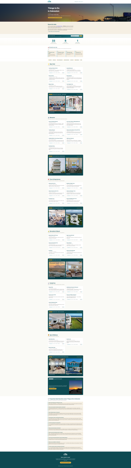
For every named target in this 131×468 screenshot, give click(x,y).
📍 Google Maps (50, 88)
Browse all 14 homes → (79, 94)
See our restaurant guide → (53, 388)
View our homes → (81, 1)
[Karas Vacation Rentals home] (49, 2)
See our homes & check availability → (65, 462)
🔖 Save (81, 89)
